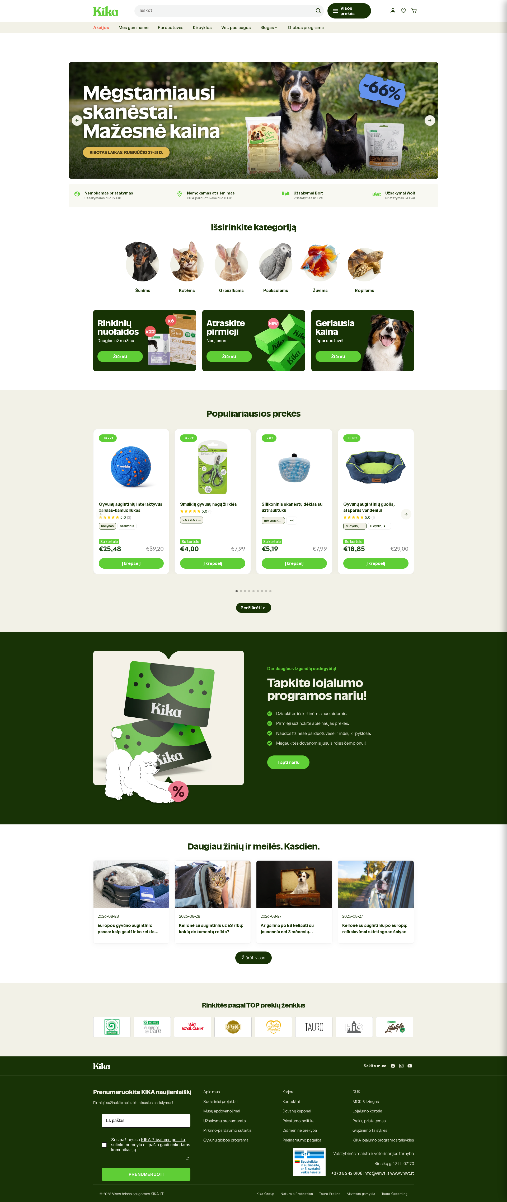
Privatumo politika (298, 1120)
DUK (356, 1091)
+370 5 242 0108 (347, 1173)
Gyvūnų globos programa (225, 1140)
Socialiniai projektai (220, 1101)
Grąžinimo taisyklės (370, 1130)
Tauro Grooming (395, 1194)
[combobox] (229, 11)
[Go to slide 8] (266, 591)
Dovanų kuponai (297, 1110)
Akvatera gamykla (361, 1194)
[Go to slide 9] (270, 591)
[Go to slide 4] (249, 591)
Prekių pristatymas (369, 1120)
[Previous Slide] (77, 120)
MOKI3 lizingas (366, 1101)
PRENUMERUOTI (146, 1174)
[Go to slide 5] (253, 591)
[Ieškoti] (318, 11)
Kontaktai (291, 1101)
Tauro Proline (329, 1194)
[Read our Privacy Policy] (187, 1158)
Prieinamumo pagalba (302, 1140)
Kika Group (265, 1194)
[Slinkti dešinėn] (406, 514)
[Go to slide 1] (237, 591)
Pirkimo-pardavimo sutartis (227, 1130)
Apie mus (211, 1091)
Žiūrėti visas (253, 957)
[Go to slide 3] (245, 591)
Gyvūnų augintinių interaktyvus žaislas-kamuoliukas (130, 507)
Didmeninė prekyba (300, 1130)
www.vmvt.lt (402, 1173)
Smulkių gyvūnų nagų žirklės (208, 504)
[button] (414, 11)
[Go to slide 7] (262, 591)
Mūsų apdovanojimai (221, 1110)
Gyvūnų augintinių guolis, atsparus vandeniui (369, 507)
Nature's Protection (297, 1194)
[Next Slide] (430, 120)
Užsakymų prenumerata (224, 1120)
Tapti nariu (288, 762)
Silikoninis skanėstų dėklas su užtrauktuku (292, 507)
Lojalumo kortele (367, 1110)
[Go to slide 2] (241, 591)
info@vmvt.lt (376, 1173)
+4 (292, 520)
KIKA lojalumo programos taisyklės (383, 1140)
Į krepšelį (131, 563)
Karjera (288, 1091)
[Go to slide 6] (258, 591)
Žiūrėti (120, 356)
